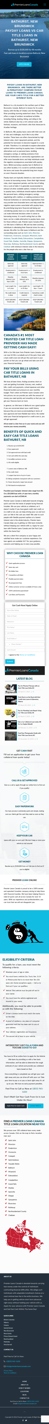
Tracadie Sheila (17, 238)
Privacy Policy (8, 1371)
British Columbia (9, 1320)
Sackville (23, 241)
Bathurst (11, 1168)
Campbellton (38, 238)
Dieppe (30, 241)
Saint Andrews (13, 1160)
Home (24, 1381)
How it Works (24, 1388)
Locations (24, 1391)
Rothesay (15, 244)
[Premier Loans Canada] (24, 4)
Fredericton (8, 236)
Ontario (6, 1325)
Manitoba (7, 1342)
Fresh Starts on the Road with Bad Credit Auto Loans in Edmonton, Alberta (29, 699)
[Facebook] (23, 1420)
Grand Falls (8, 241)
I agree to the (22, 655)
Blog (24, 1395)
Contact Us (24, 1398)
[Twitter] (26, 1420)
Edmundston (28, 238)
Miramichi (33, 236)
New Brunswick (9, 1331)
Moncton (36, 233)
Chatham (7, 247)
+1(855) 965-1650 (13, 1361)
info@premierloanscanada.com (18, 1366)
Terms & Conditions (27, 655)
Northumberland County (29, 244)
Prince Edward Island (10, 1336)
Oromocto (17, 236)
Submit (10, 661)
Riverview (7, 244)
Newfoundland (8, 1339)
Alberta (6, 1322)
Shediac (16, 241)
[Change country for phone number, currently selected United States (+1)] (8, 644)
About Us (24, 1385)
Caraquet (25, 236)
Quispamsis (38, 241)
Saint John (28, 233)
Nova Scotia (7, 1333)
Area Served (8, 1344)
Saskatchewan (8, 1328)
